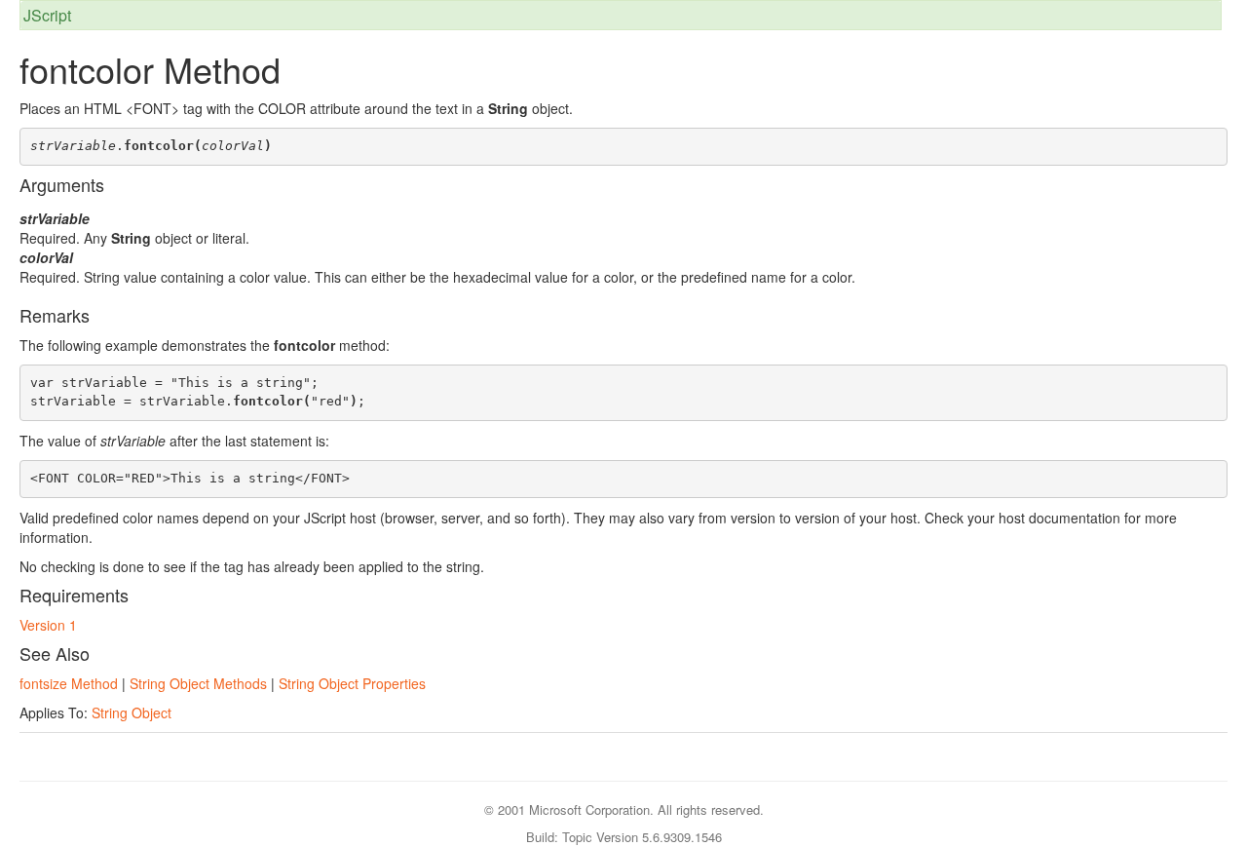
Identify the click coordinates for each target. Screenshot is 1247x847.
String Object (131, 712)
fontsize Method (68, 683)
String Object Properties (352, 683)
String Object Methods (198, 683)
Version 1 (48, 625)
